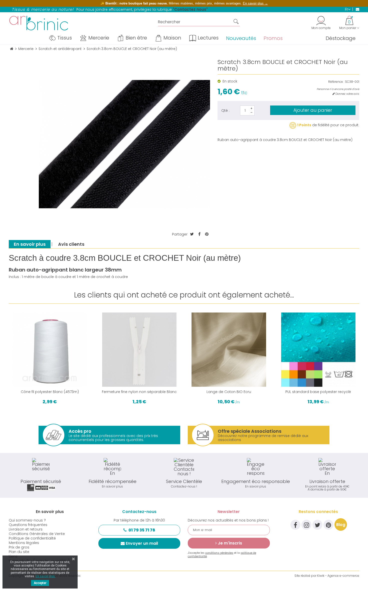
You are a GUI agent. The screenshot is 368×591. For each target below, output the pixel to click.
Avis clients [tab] (71, 244)
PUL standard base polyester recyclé (318, 391)
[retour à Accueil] (12, 49)
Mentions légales (24, 543)
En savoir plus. (46, 576)
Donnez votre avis (347, 93)
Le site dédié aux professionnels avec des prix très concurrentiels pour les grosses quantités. (113, 435)
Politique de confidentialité (32, 538)
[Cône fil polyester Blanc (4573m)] (50, 349)
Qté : (225, 110)
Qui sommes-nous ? (27, 520)
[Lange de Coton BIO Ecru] (229, 349)
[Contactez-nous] (355, 9)
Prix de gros (19, 547)
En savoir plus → (255, 3)
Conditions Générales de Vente (37, 534)
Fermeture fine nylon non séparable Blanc (139, 391)
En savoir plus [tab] (30, 244)
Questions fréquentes (28, 525)
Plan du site (19, 552)
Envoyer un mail (142, 543)
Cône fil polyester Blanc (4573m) (50, 391)
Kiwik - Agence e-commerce (338, 576)
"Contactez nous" (190, 9)
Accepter (40, 583)
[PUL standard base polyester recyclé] (318, 349)
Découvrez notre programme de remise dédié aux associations (263, 435)
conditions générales (219, 553)
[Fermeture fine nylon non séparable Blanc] (139, 349)
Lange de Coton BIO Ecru (229, 391)
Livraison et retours (26, 529)
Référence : (336, 81)
